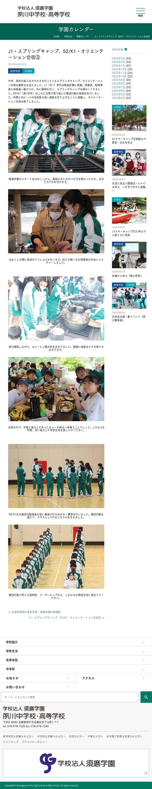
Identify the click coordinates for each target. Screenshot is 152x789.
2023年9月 (118, 80)
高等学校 (12, 660)
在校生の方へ (76, 736)
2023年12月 (119, 69)
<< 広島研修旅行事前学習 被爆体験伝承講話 (34, 611)
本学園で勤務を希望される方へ (124, 736)
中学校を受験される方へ (51, 736)
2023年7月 (118, 87)
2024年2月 (118, 62)
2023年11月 (119, 72)
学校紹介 (12, 642)
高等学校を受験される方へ (18, 736)
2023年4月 (118, 98)
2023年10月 (119, 76)
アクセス (88, 678)
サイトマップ (10, 742)
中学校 (10, 669)
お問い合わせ (15, 687)
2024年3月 (118, 58)
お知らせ (12, 678)
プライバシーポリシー (34, 742)
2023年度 (118, 49)
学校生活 (12, 651)
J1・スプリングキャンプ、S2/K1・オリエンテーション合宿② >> (66, 617)
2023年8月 (118, 83)
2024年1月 (118, 65)
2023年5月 (118, 94)
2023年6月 (118, 91)
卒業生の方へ (95, 736)
